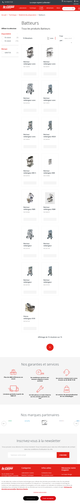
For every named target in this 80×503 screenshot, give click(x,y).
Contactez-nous (46, 473)
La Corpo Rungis (66, 474)
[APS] (44, 422)
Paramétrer (31, 498)
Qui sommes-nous (47, 475)
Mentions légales (22, 489)
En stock (11, 37)
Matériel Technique (27, 475)
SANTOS (11, 53)
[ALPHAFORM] (10, 421)
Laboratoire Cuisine (27, 473)
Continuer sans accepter (40, 492)
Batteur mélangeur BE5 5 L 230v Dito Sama (30, 173)
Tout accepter (48, 498)
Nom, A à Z (69, 38)
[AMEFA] (27, 421)
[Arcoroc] (61, 421)
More (58, 8)
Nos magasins (68, 1)
